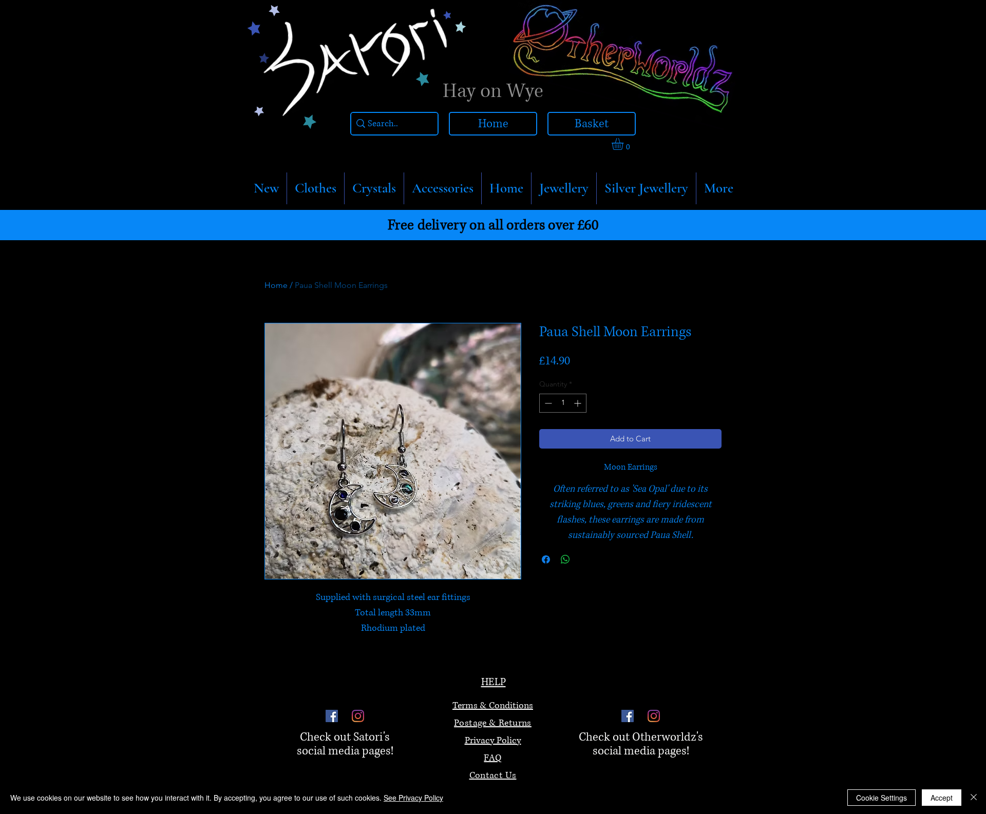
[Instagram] (358, 716)
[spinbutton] (563, 403)
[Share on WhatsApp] (565, 559)
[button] (315, 188)
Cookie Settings (881, 797)
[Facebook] (332, 716)
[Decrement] (547, 403)
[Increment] (578, 403)
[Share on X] (585, 559)
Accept (942, 797)
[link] (624, 144)
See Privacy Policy (413, 797)
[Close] (974, 797)
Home (276, 285)
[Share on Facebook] (546, 559)
